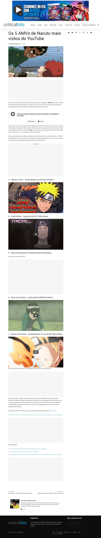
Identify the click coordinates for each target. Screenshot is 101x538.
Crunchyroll (53, 410)
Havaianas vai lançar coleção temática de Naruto (50, 493)
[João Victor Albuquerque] (14, 504)
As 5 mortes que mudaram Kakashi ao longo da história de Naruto (28, 449)
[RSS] (79, 32)
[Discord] (68, 32)
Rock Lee (20, 132)
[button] (98, 25)
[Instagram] (76, 32)
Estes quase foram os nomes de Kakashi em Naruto (24, 451)
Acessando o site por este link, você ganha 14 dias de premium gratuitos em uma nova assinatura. (35, 415)
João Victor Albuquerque (15, 43)
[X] (24, 508)
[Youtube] (91, 32)
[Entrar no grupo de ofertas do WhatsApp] (50, 12)
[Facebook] (21, 508)
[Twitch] (83, 32)
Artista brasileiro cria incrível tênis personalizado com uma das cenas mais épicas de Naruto (35, 454)
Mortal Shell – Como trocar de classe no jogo (20, 493)
